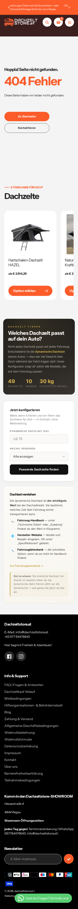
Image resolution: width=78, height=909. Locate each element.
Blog (7, 712)
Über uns (11, 767)
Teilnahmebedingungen (22, 780)
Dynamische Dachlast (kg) (29, 431)
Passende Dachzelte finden (39, 469)
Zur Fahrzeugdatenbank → (27, 565)
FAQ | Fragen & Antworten (23, 685)
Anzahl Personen (22, 448)
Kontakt (10, 760)
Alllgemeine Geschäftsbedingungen (31, 726)
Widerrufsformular (18, 739)
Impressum (12, 753)
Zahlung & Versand (18, 719)
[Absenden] (69, 859)
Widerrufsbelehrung (19, 732)
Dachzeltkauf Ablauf (19, 692)
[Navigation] (69, 22)
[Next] (69, 7)
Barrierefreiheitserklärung (23, 773)
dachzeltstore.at (24, 891)
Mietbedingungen (17, 698)
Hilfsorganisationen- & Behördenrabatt (33, 705)
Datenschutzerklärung (21, 746)
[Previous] (9, 7)
